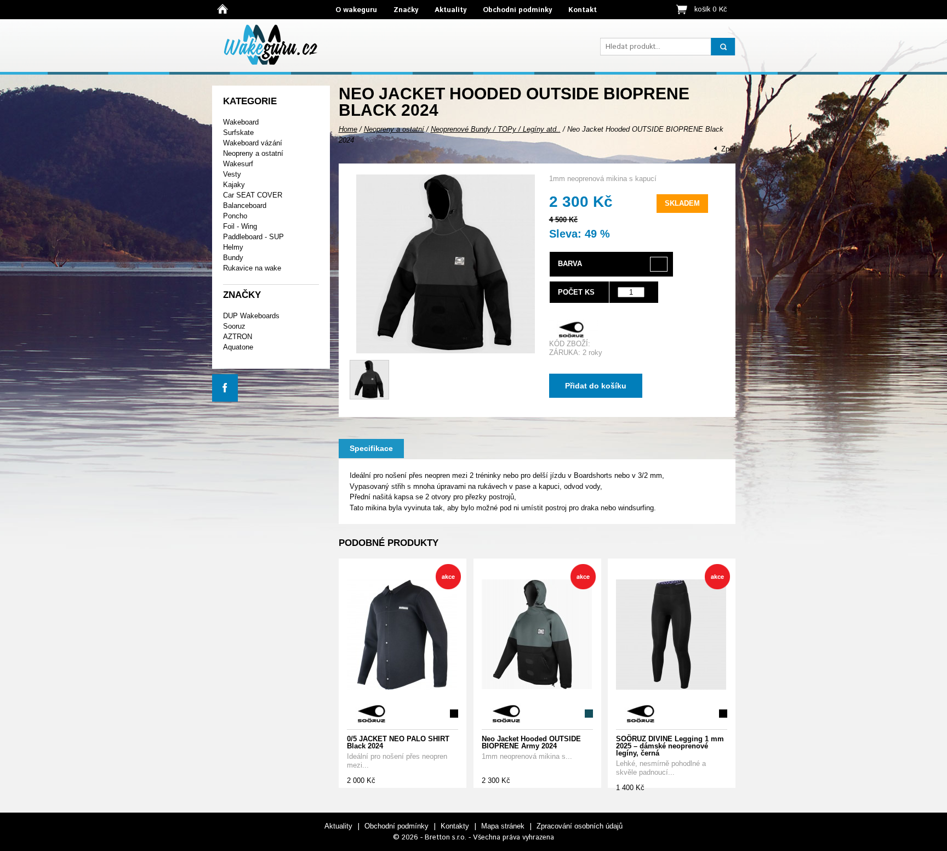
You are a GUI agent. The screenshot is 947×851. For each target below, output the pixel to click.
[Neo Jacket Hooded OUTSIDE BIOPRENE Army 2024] (537, 635)
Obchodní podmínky (517, 10)
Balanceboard (244, 205)
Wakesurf (238, 164)
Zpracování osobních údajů (580, 826)
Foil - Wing (240, 226)
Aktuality (450, 10)
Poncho (235, 216)
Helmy (233, 247)
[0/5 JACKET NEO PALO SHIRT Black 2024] (402, 635)
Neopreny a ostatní (253, 153)
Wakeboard (241, 122)
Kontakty (455, 826)
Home (348, 129)
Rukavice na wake (252, 268)
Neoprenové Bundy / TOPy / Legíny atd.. (496, 129)
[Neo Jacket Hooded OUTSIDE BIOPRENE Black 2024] (445, 351)
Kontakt (582, 10)
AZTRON (237, 336)
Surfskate (238, 132)
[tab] (371, 448)
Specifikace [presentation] (371, 448)
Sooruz (234, 326)
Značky (405, 10)
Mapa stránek (502, 826)
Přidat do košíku (595, 385)
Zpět (728, 149)
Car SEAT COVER (252, 195)
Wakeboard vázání (252, 143)
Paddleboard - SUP (253, 237)
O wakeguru (356, 10)
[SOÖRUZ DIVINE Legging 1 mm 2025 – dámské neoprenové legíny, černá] (671, 635)
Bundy (233, 257)
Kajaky (234, 185)
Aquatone (238, 347)
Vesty (232, 174)
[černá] (659, 264)
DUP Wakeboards (251, 316)
